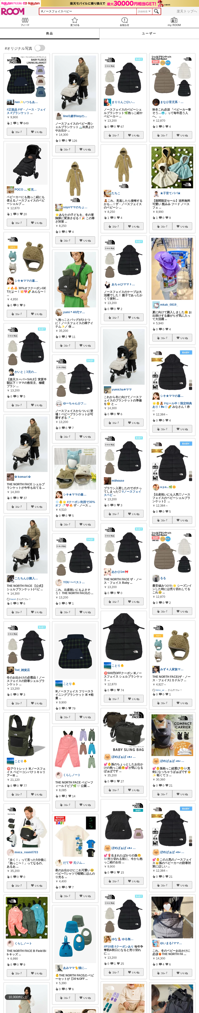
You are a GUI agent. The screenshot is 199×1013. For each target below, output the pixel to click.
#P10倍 (109, 946)
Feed (25, 22)
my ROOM (174, 22)
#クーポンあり (124, 946)
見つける (75, 22)
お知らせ (124, 22)
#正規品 (12, 109)
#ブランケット (20, 113)
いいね (38, 132)
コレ (17, 132)
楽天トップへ (187, 11)
